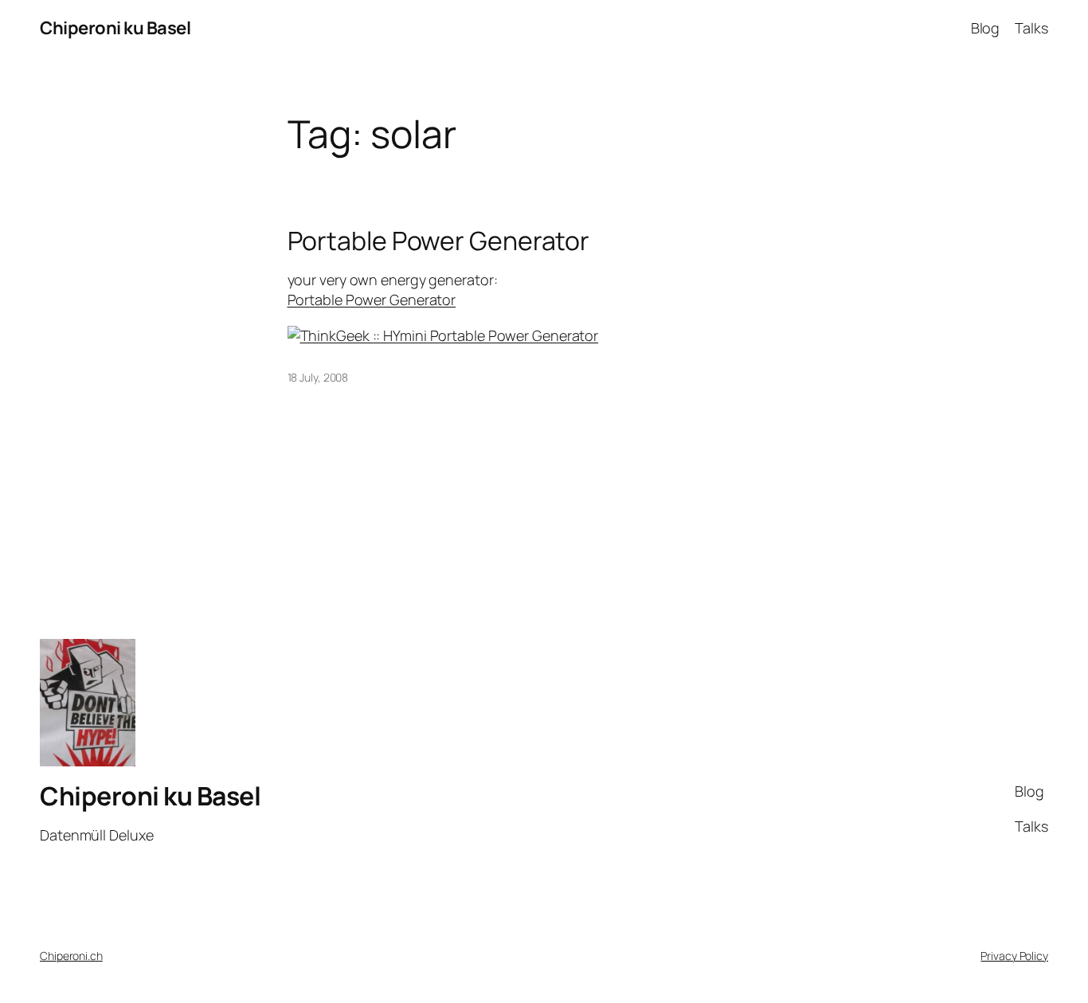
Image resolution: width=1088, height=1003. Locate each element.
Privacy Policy (1014, 955)
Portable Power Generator (439, 240)
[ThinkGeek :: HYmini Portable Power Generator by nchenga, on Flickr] (443, 335)
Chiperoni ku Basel (115, 28)
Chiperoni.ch (71, 955)
